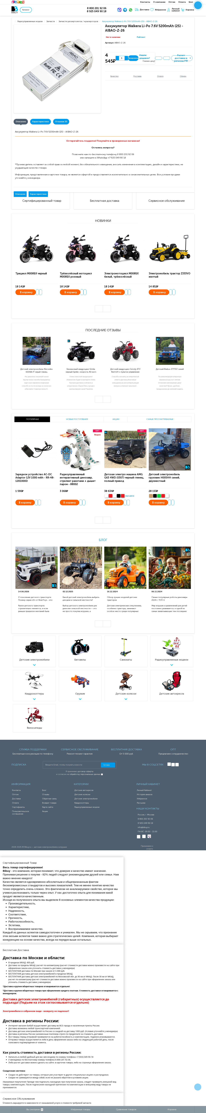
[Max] (120, 10)
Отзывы (45, 794)
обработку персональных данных (85, 774)
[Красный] (163, 496)
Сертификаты (18, 807)
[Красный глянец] (110, 496)
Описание (21, 121)
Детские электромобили (86, 798)
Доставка (144, 9)
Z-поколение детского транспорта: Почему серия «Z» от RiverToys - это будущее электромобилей (35, 599)
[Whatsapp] (131, 10)
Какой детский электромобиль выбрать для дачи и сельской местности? (81, 598)
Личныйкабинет (176, 10)
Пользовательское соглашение (20, 812)
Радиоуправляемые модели (86, 807)
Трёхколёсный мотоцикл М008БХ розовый (76, 275)
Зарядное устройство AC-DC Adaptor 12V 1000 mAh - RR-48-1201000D (34, 478)
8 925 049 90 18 (145, 823)
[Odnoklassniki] (173, 764)
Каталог (25, 10)
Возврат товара (49, 803)
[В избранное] (158, 58)
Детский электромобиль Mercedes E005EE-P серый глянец (36, 370)
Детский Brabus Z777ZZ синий (170, 369)
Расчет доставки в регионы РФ (182, 58)
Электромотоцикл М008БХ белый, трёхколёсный (121, 275)
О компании (159, 2)
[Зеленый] (159, 496)
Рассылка (141, 803)
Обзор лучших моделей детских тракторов (122, 598)
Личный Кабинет (144, 790)
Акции (45, 811)
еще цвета (129, 496)
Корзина (190, 10)
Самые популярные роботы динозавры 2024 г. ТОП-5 (169, 598)
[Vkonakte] (169, 764)
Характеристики (40, 121)
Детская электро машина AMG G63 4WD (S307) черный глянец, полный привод (124, 478)
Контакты (145, 2)
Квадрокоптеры (81, 803)
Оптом (171, 2)
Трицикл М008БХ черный (31, 273)
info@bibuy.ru (144, 827)
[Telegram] (125, 10)
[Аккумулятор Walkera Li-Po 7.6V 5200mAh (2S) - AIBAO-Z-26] (57, 68)
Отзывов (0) (61, 121)
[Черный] (119, 496)
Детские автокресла (83, 790)
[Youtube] (177, 764)
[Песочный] (151, 496)
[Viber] (149, 836)
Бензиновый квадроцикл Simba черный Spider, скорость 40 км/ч (81, 370)
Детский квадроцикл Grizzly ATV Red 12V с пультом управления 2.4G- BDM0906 (125, 370)
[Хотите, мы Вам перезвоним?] (198, 5)
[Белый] (106, 496)
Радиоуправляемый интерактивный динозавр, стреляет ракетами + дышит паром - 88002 (78, 479)
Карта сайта (47, 807)
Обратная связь (49, 798)
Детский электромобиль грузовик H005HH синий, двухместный (164, 478)
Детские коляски (82, 794)
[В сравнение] (166, 58)
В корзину (26, 292)
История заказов (144, 794)
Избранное (160, 10)
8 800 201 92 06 (145, 819)
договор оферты (85, 771)
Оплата (182, 2)
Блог (191, 2)
